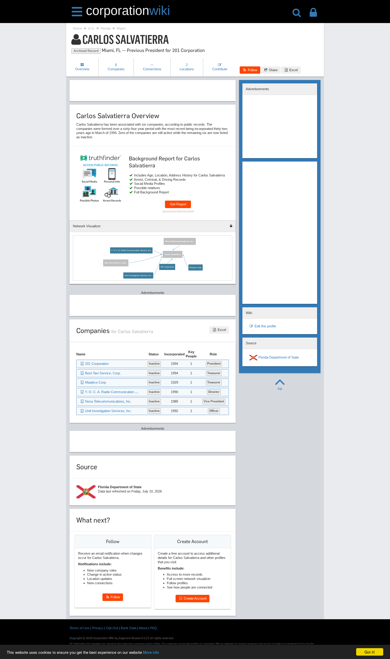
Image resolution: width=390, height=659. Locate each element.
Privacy (97, 628)
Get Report (178, 204)
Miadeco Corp (195, 267)
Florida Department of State (278, 357)
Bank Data (128, 628)
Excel (293, 70)
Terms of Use (79, 628)
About (143, 628)
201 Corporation (167, 267)
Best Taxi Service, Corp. (116, 263)
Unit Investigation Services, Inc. (138, 275)
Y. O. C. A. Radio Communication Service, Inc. (131, 250)
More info (151, 652)
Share (273, 70)
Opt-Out (112, 628)
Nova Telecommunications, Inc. (179, 241)
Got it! (369, 652)
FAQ (153, 628)
